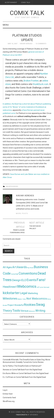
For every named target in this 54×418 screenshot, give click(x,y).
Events (31, 280)
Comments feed (9, 398)
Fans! (41, 280)
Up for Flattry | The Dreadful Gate (16, 366)
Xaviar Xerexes (26, 44)
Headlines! (9, 286)
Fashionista (21, 415)
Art (14, 267)
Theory (7, 310)
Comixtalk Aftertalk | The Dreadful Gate (18, 360)
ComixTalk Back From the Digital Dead (27, 370)
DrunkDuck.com (40, 84)
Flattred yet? (36, 366)
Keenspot (46, 287)
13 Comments (40, 44)
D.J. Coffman (8, 377)
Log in (5, 390)
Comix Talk (27, 12)
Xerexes (6, 370)
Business (41, 267)
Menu (6, 25)
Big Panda (30, 267)
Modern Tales (22, 299)
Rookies (30, 305)
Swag (40, 304)
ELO (23, 280)
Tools (16, 310)
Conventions (28, 273)
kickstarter (11, 293)
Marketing (33, 293)
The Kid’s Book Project (35, 227)
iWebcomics (26, 286)
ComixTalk (14, 274)
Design (16, 280)
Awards (22, 267)
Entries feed (7, 394)
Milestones (10, 298)
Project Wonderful (15, 305)
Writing (40, 310)
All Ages (7, 267)
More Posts (22, 213)
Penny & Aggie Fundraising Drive (17, 231)
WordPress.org (8, 401)
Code (7, 273)
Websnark (32, 311)
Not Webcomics (36, 298)
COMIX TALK (25, 2)
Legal (24, 293)
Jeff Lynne (40, 287)
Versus (24, 310)
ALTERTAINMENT (11, 2)
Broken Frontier (31, 80)
